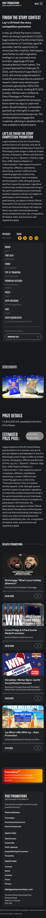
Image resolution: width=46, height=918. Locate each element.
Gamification (10, 838)
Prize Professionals (13, 826)
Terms (7, 879)
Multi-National (11, 847)
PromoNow (10, 818)
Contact (8, 866)
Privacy (8, 884)
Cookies (8, 875)
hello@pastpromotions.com (19, 889)
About (7, 871)
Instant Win (9, 843)
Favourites (9, 856)
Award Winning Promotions (16, 851)
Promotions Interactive (15, 822)
